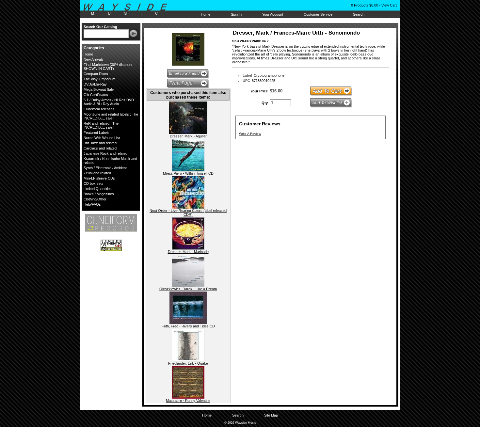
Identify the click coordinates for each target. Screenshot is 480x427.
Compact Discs (96, 74)
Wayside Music (128, 9)
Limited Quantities (98, 189)
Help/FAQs (92, 204)
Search (358, 14)
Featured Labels (96, 132)
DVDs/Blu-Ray (95, 84)
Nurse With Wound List (102, 138)
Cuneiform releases (99, 109)
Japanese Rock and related (105, 153)
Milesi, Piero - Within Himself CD (188, 173)
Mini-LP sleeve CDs (99, 178)
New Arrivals (94, 59)
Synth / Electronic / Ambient (105, 168)
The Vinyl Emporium (99, 79)
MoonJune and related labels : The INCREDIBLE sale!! (111, 116)
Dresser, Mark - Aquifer (188, 136)
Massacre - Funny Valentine (188, 401)
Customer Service (318, 14)
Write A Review (250, 133)
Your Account (272, 14)
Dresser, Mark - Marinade (188, 252)
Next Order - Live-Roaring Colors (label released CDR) (188, 212)
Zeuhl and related (97, 173)
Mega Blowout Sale (99, 89)
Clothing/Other (95, 199)
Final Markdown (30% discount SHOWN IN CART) (108, 67)
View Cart (389, 5)
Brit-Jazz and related (100, 143)
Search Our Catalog (100, 27)
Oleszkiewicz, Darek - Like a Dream (188, 289)
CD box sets (94, 183)
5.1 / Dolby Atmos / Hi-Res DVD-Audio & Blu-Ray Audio (109, 102)
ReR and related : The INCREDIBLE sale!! (101, 125)
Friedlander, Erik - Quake (188, 363)
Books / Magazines (99, 194)
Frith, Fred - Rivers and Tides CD (188, 326)
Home (205, 14)
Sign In (236, 14)
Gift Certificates (96, 95)
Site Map (271, 415)
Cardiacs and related (100, 148)
